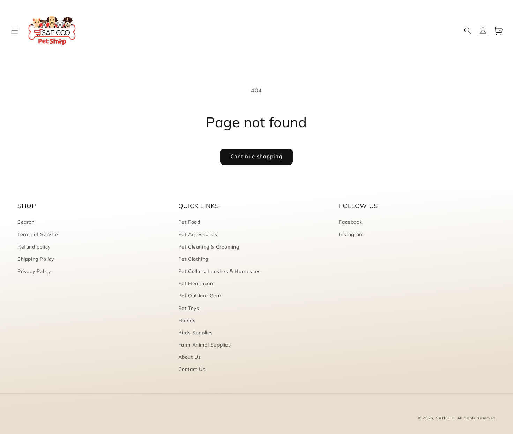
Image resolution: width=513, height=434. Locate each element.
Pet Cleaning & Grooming (208, 247)
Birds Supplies (195, 332)
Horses (187, 320)
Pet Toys (188, 308)
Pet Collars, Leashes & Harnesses (219, 271)
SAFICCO (445, 418)
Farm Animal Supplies (204, 345)
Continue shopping (256, 156)
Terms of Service (37, 234)
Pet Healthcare (196, 283)
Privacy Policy (34, 271)
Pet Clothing (193, 259)
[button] (14, 30)
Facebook (350, 222)
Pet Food (189, 222)
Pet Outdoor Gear (200, 295)
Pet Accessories (197, 234)
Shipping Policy (35, 259)
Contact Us (192, 369)
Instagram (351, 234)
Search (26, 222)
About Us (189, 357)
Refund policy (34, 247)
